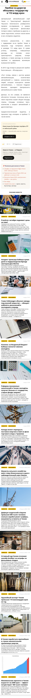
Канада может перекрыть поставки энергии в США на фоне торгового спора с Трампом (15, 432)
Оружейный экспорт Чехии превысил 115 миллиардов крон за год (14, 600)
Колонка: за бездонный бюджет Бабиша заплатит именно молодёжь (14, 347)
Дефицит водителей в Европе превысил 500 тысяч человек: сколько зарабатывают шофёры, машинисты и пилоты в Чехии (14, 516)
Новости (4, 216)
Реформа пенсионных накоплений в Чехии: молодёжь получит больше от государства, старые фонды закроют (14, 389)
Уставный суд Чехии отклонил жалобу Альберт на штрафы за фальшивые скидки (14, 558)
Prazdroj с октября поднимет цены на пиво (15, 221)
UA (28, 1)
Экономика (14, 5)
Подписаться (8, 158)
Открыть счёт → (9, 136)
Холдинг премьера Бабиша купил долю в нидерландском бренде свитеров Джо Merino (15, 262)
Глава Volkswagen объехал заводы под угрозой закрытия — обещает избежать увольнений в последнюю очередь (15, 304)
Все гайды (7, 181)
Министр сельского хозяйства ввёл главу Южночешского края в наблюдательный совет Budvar (15, 473)
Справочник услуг (9, 184)
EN (26, 1)
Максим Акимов (26, 5)
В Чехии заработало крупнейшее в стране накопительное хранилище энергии (15, 641)
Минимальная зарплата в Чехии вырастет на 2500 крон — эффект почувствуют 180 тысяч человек (14, 683)
